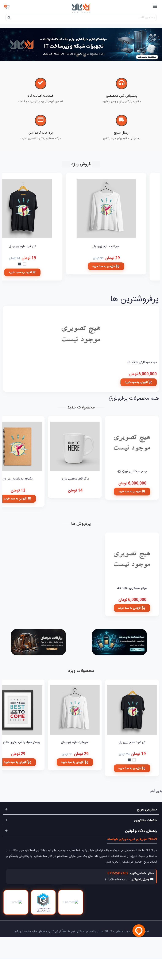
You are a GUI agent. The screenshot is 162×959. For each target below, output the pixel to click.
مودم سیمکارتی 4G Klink (142, 362)
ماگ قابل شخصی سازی (75, 479)
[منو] (155, 7)
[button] (84, 56)
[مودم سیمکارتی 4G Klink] (81, 334)
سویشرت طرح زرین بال (106, 246)
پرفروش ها (81, 523)
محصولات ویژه (81, 670)
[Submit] (9, 17)
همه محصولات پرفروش (134, 398)
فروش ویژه (81, 164)
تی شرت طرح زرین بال (132, 742)
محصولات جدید (81, 407)
